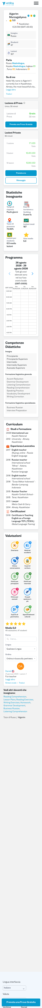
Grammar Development (14, 706)
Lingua (8, 645)
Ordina (8, 654)
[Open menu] (36, 3)
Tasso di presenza (11, 225)
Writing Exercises (12, 703)
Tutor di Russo (10, 717)
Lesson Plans (10, 700)
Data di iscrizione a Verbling (28, 209)
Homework (25, 703)
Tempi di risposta (10, 208)
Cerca (8, 635)
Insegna (14, 33)
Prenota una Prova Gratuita (20, 1002)
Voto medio (28, 239)
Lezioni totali (29, 224)
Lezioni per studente (11, 240)
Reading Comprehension (15, 697)
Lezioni (14, 51)
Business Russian (12, 709)
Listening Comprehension (15, 712)
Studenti (14, 42)
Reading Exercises (24, 700)
